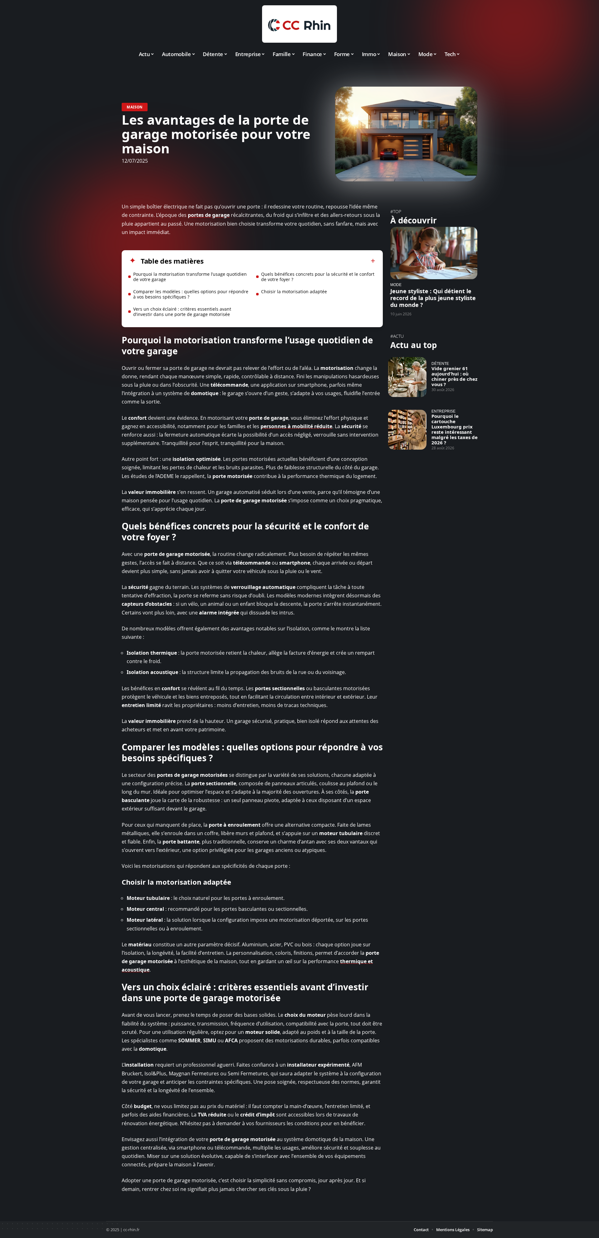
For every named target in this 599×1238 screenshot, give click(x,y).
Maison (135, 107)
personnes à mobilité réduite (296, 426)
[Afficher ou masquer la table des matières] (289, 261)
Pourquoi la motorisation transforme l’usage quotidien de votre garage (190, 276)
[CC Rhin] (299, 24)
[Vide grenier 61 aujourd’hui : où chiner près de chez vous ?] (407, 377)
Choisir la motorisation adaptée (294, 291)
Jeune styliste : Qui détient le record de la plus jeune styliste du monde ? (433, 297)
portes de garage (209, 215)
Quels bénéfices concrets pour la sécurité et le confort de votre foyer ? (317, 276)
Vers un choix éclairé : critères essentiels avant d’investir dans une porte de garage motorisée (182, 311)
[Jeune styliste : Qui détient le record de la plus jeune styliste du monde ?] (433, 253)
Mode (396, 284)
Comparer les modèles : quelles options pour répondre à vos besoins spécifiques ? (190, 294)
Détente (440, 363)
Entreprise (443, 411)
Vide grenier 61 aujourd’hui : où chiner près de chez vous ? (454, 376)
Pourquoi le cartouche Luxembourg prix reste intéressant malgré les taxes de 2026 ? (454, 429)
